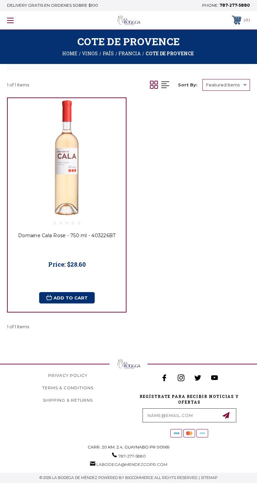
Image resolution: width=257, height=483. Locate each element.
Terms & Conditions (67, 387)
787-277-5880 (235, 5)
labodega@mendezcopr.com (131, 464)
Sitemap (209, 477)
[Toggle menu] (31, 20)
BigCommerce (139, 477)
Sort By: (187, 84)
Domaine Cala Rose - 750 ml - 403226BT (66, 235)
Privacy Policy (67, 375)
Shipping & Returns (68, 400)
